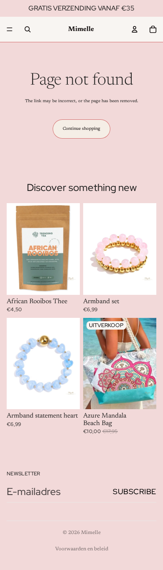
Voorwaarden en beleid (81, 549)
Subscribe (134, 491)
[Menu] (9, 29)
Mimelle (91, 532)
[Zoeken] (27, 29)
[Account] (134, 29)
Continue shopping (81, 129)
